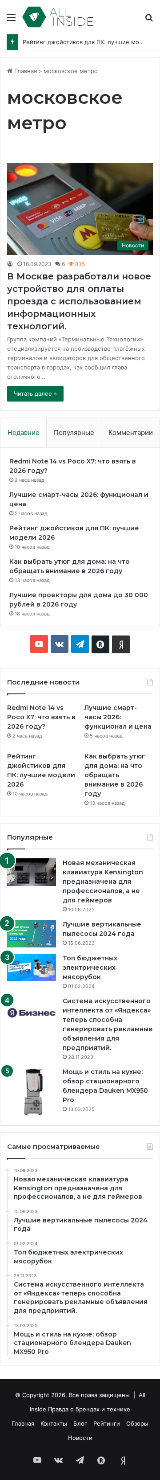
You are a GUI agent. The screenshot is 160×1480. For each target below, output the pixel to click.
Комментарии (130, 432)
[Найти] (148, 20)
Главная (24, 70)
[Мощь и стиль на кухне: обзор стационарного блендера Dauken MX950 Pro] (31, 1091)
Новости (80, 1437)
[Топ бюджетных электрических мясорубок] (31, 967)
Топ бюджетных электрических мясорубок (90, 967)
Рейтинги (106, 1423)
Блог (80, 1423)
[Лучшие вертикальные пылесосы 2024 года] (31, 933)
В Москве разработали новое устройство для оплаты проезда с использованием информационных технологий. (79, 301)
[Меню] (11, 20)
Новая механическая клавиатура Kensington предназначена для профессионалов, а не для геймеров (103, 881)
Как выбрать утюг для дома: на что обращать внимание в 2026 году (114, 775)
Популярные (74, 432)
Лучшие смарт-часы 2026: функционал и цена (118, 717)
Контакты (53, 1423)
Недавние (24, 432)
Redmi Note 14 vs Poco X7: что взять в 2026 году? (41, 717)
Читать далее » (35, 393)
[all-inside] (57, 17)
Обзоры (137, 1423)
